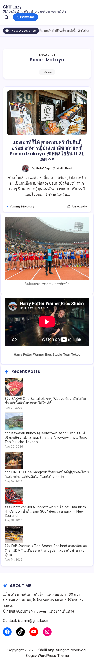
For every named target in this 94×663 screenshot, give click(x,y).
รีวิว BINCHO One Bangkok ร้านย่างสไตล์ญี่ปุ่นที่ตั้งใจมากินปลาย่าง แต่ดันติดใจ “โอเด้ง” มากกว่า (47, 474)
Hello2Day (43, 168)
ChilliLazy (12, 6)
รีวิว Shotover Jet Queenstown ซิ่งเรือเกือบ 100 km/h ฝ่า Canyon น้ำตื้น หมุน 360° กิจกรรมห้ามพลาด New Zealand (45, 511)
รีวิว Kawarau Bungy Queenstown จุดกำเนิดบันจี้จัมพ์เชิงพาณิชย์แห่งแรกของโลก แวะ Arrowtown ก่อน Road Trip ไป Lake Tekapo (46, 437)
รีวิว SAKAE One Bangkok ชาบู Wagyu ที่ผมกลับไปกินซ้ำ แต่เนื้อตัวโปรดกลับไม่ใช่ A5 (45, 400)
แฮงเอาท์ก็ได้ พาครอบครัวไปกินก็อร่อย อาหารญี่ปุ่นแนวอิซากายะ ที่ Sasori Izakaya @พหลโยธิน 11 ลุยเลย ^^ (47, 151)
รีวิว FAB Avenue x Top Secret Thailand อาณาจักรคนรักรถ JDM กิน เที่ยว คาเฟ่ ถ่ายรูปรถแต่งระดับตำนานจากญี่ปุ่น (46, 550)
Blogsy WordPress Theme (47, 655)
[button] (6, 17)
